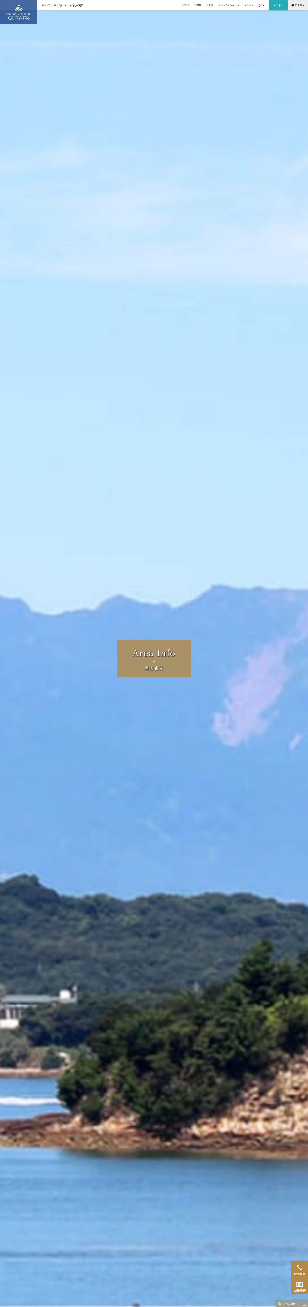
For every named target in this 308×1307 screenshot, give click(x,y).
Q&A (261, 5)
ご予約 (279, 5)
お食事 (209, 5)
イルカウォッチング (228, 5)
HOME (185, 5)
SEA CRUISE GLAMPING (18, 12)
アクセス (249, 5)
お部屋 (197, 5)
